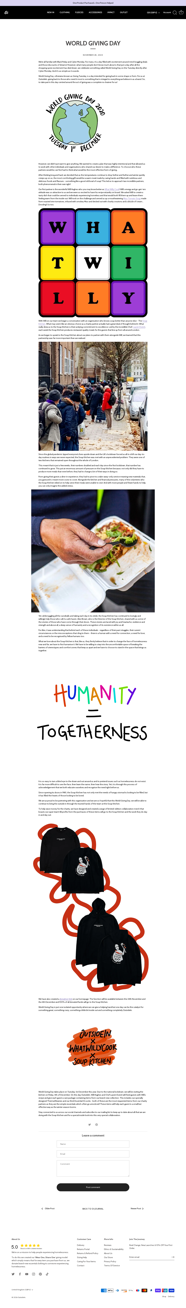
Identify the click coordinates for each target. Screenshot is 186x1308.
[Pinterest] (40, 1274)
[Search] (175, 13)
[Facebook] (19, 1274)
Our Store (108, 1257)
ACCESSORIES (95, 12)
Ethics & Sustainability (114, 1249)
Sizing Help (82, 1257)
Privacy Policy (110, 1261)
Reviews (107, 1245)
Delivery (80, 1245)
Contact (80, 1265)
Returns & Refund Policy (87, 1253)
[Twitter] (13, 1274)
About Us (108, 1253)
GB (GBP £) (152, 12)
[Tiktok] (47, 1274)
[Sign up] (172, 1257)
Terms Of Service (112, 1265)
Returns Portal (83, 1249)
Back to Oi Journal (93, 1208)
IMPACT (111, 12)
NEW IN (50, 12)
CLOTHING (65, 12)
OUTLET (124, 12)
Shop (164, 1296)
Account (167, 12)
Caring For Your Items (86, 1261)
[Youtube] (26, 1274)
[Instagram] (33, 1274)
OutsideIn (21, 1297)
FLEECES (79, 12)
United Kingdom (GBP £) (21, 1290)
